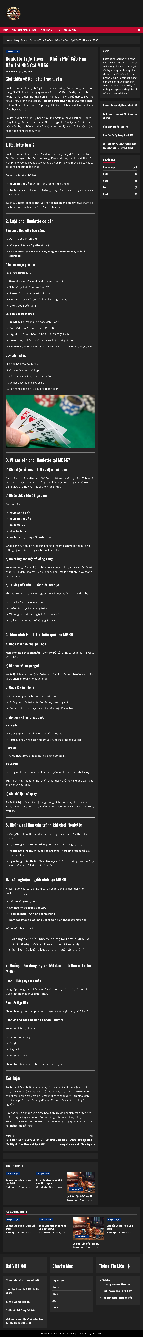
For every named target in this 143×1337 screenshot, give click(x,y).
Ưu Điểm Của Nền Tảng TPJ (80, 1196)
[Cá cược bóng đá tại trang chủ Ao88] (21, 1219)
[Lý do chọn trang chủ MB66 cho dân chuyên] (54, 1219)
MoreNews (82, 1333)
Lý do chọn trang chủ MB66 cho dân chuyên (49, 1181)
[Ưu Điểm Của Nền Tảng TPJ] (81, 1182)
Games (106, 173)
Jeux (105, 187)
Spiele (106, 194)
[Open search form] (139, 30)
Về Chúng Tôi (46, 30)
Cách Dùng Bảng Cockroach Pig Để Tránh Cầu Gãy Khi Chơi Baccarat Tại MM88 (27, 1140)
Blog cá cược (70, 30)
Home (5, 30)
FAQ (58, 30)
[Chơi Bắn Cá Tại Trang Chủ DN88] (122, 1219)
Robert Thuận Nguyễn (122, 1297)
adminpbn (11, 71)
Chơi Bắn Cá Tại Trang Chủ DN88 (118, 135)
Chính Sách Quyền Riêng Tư (24, 30)
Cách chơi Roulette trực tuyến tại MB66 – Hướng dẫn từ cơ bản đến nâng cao (72, 1140)
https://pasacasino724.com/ (116, 1284)
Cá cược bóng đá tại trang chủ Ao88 (18, 1181)
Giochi (106, 180)
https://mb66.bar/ (54, 346)
